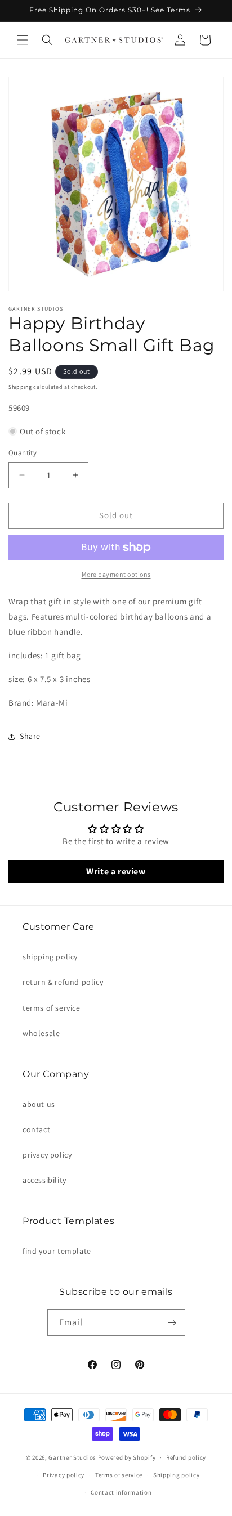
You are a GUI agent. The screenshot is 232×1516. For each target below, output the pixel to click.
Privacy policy (63, 1475)
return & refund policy (63, 982)
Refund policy (186, 1457)
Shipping (20, 387)
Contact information (121, 1492)
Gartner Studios (72, 1457)
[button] (22, 40)
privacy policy (47, 1155)
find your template (57, 1251)
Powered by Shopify (127, 1457)
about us (39, 1104)
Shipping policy (176, 1475)
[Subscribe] (172, 1322)
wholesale (41, 1033)
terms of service (52, 1008)
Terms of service (118, 1475)
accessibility (44, 1180)
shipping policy (50, 957)
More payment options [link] (116, 574)
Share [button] (30, 736)
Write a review (115, 871)
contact (36, 1129)
